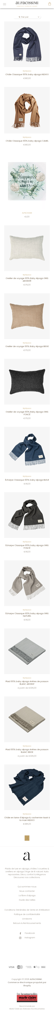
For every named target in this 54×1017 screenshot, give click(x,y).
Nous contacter (27, 891)
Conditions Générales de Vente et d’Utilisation (27, 910)
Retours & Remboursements (27, 923)
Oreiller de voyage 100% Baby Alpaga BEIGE (27, 346)
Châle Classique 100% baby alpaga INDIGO (27, 74)
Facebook (29, 933)
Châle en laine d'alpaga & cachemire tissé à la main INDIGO (27, 819)
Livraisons (27, 918)
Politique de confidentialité (27, 914)
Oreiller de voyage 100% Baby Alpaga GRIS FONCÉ (27, 413)
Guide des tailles (27, 900)
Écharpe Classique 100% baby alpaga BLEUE (27, 479)
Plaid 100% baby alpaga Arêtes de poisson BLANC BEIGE (27, 751)
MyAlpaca (27, 71)
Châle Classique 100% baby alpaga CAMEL (27, 140)
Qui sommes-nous (27, 886)
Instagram (29, 937)
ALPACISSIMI (27, 213)
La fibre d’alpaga (27, 895)
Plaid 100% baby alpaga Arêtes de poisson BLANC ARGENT (27, 682)
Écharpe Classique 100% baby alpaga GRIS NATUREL (27, 614)
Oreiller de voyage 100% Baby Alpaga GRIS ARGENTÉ (27, 279)
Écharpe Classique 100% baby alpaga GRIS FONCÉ (27, 546)
